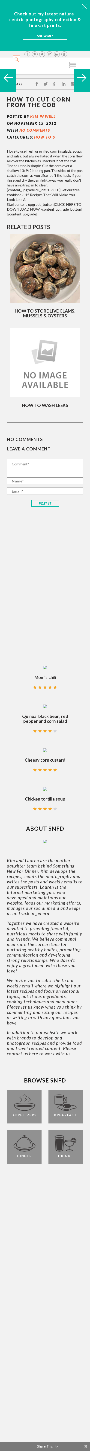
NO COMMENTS (34, 130)
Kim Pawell (43, 116)
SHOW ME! (45, 36)
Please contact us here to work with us (41, 1051)
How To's (44, 137)
